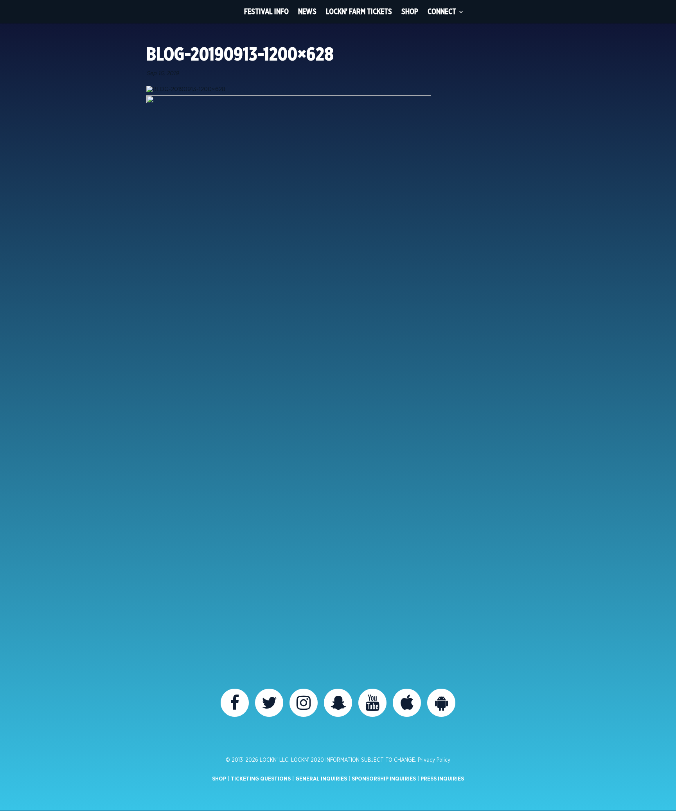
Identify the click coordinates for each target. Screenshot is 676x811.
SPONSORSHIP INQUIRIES (384, 779)
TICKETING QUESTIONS (261, 779)
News (307, 11)
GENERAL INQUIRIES (321, 779)
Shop (409, 11)
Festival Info (266, 11)
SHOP (219, 779)
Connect (442, 11)
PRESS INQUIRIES (442, 779)
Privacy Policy (434, 760)
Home (225, 11)
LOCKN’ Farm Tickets (359, 11)
